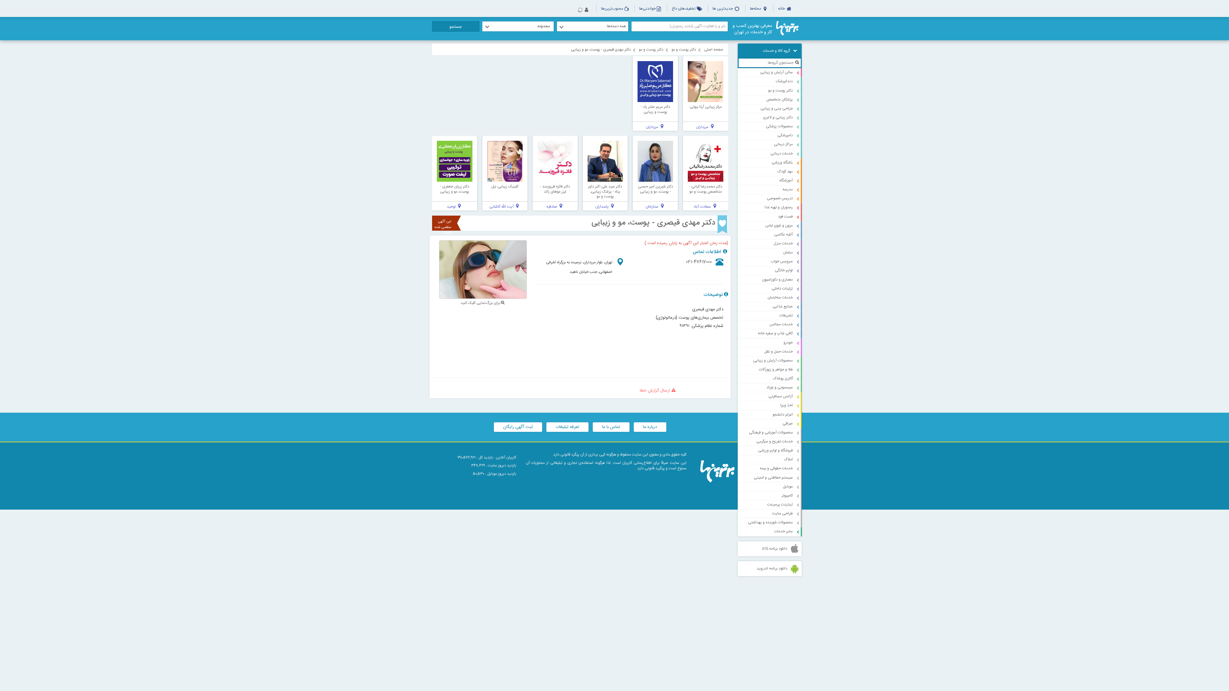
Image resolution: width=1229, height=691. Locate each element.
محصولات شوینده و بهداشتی (770, 522)
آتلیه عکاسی (783, 234)
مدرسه (788, 189)
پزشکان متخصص (780, 99)
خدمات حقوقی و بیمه (776, 468)
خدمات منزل (783, 243)
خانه (782, 8)
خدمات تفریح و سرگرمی (774, 441)
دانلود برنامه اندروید (772, 568)
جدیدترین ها (723, 8)
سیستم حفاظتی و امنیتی (773, 477)
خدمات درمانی (781, 153)
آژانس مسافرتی (780, 396)
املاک (788, 459)
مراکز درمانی (783, 144)
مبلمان (788, 252)
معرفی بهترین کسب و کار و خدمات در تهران (752, 29)
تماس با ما (611, 427)
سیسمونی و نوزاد (780, 387)
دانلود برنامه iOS (774, 548)
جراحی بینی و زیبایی (776, 108)
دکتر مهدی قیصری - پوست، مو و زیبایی (653, 223)
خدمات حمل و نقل (778, 351)
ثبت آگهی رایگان (518, 427)
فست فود (785, 216)
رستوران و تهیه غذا (779, 207)
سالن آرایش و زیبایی (776, 72)
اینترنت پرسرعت (780, 504)
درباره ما (650, 427)
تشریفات (786, 315)
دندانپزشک (784, 81)
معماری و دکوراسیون (777, 279)
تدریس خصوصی (780, 198)
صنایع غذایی (783, 306)
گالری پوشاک (783, 378)
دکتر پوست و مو (780, 90)
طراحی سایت (782, 513)
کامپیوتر (787, 495)
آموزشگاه (786, 180)
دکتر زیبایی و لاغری (778, 117)
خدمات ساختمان (780, 297)
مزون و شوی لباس (779, 225)
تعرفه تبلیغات (567, 427)
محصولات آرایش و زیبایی (773, 360)
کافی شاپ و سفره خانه (775, 333)
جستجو (455, 26)
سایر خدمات (783, 531)
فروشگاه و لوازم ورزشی (775, 450)
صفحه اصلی (713, 49)
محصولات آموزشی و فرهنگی (771, 432)
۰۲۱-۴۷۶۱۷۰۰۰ (699, 262)
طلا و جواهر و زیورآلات (776, 369)
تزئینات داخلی (782, 288)
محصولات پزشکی (779, 126)
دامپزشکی (785, 135)
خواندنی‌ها (647, 8)
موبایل (788, 486)
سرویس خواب (782, 261)
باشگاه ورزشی (782, 162)
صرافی (788, 423)
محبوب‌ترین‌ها (612, 8)
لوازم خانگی (784, 270)
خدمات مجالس (781, 324)
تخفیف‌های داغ (684, 8)
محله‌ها (756, 8)
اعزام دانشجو (783, 414)
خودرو (788, 342)
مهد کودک (785, 171)
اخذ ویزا (786, 405)
